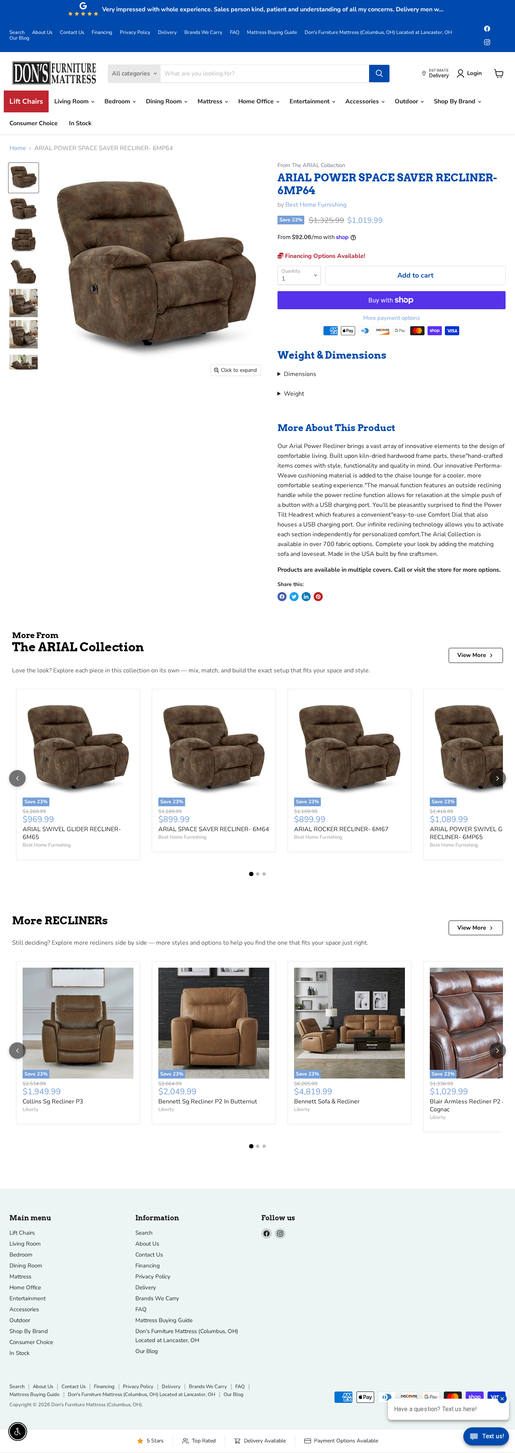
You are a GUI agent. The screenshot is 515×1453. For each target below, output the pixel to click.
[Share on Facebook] (282, 596)
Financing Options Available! (324, 256)
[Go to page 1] (251, 873)
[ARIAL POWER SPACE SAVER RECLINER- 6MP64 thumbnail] (23, 178)
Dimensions (300, 374)
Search (17, 32)
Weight (294, 394)
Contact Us (72, 32)
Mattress (211, 101)
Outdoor (407, 101)
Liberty (30, 1109)
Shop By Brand (455, 101)
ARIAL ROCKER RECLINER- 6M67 (341, 829)
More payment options (391, 318)
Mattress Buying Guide (272, 32)
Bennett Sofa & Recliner (327, 1101)
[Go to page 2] (257, 874)
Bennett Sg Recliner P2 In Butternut (207, 1101)
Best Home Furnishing (315, 205)
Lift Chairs (26, 101)
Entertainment (310, 101)
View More (471, 655)
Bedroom (118, 101)
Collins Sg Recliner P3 (53, 1101)
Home (17, 148)
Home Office (256, 101)
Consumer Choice (33, 123)
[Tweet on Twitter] (294, 596)
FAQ (234, 32)
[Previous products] (17, 778)
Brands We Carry (203, 32)
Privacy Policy (135, 32)
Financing (102, 32)
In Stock (80, 123)
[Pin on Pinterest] (318, 596)
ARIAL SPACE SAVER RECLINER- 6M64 (213, 829)
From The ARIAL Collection (311, 165)
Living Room (72, 101)
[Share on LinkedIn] (306, 596)
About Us (42, 32)
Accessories (362, 101)
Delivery (167, 32)
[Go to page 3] (264, 874)
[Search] (379, 73)
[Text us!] (486, 1438)
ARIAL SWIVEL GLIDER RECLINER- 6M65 (72, 833)
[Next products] (497, 778)
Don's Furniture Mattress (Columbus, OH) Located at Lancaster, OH (378, 32)
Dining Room (164, 101)
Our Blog (19, 38)
